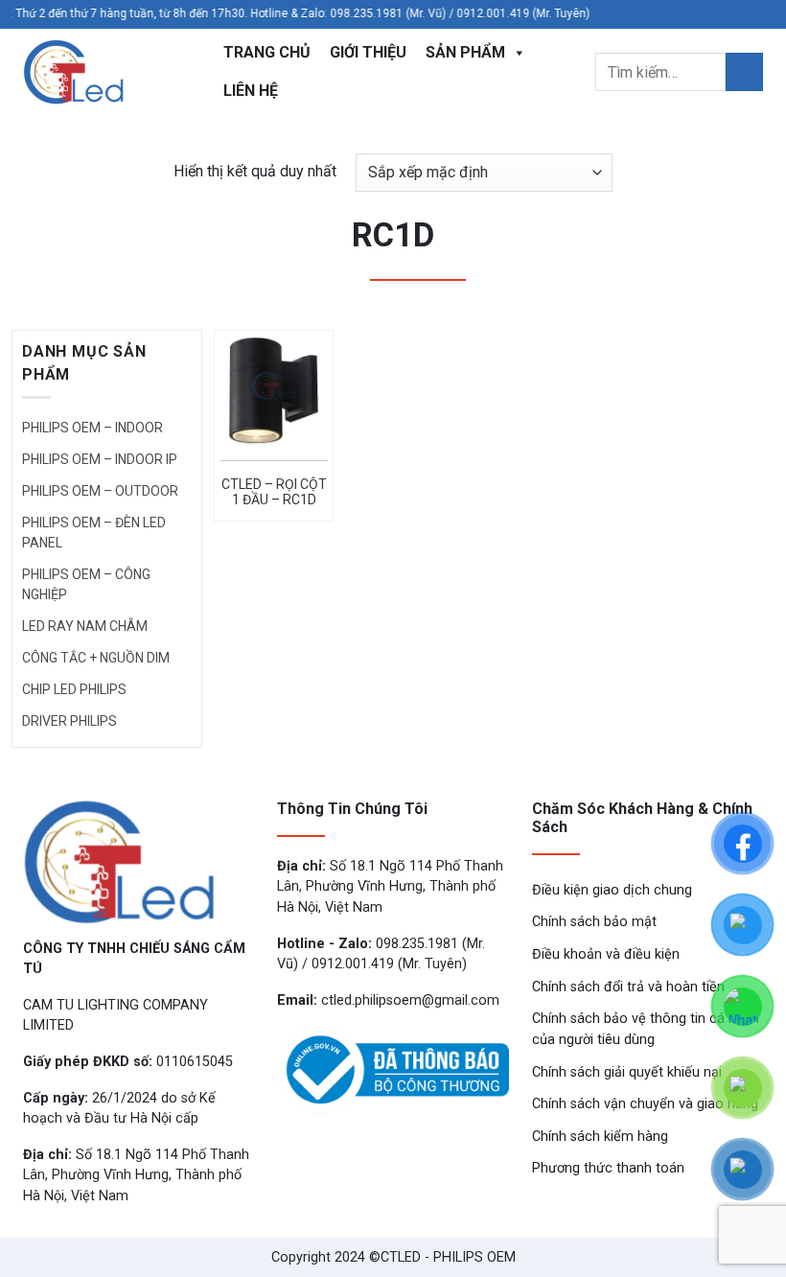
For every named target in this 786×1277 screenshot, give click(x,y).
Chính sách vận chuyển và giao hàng (645, 1104)
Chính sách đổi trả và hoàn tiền (628, 987)
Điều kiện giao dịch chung (612, 890)
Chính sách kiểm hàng (600, 1136)
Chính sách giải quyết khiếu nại (627, 1072)
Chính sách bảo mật (594, 922)
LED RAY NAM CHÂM (85, 626)
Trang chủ (267, 52)
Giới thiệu (368, 52)
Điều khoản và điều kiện (606, 954)
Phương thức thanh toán (608, 1168)
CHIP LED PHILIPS (74, 689)
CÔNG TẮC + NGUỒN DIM (96, 657)
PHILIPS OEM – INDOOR (92, 427)
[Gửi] (744, 71)
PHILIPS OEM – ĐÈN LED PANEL (94, 532)
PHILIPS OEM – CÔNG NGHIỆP (86, 584)
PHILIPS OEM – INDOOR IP (99, 459)
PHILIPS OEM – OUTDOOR (100, 491)
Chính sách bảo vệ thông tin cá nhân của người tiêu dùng (645, 1029)
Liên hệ (250, 90)
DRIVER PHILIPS (69, 721)
